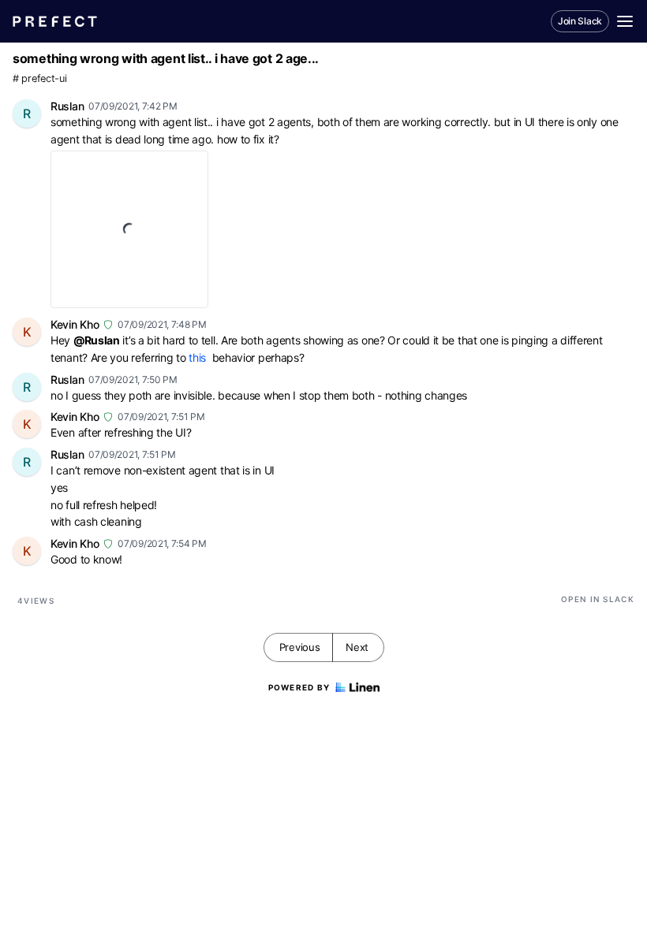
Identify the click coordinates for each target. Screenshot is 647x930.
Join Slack (580, 21)
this (197, 357)
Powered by (299, 687)
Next (357, 647)
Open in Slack (597, 599)
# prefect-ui (39, 78)
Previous (299, 647)
